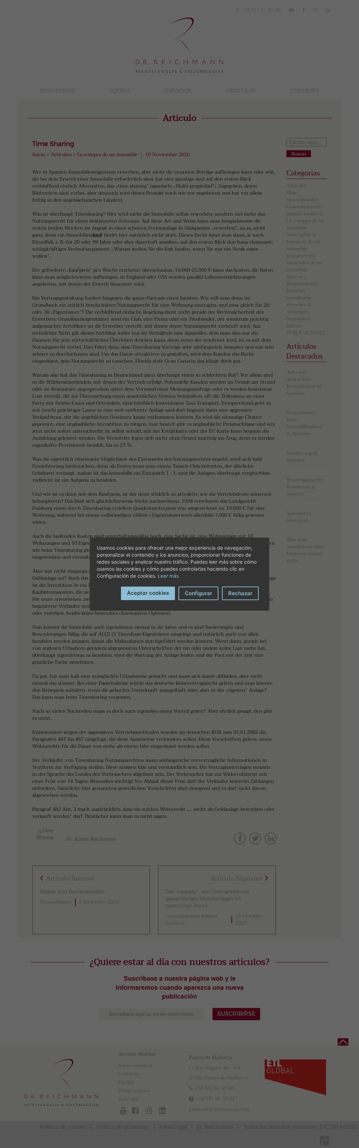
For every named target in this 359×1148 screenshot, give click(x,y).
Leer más (168, 576)
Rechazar (240, 593)
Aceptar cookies (148, 593)
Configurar (198, 593)
